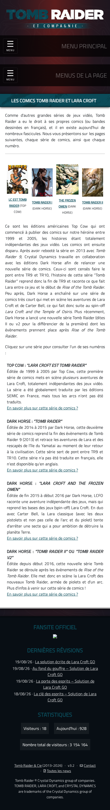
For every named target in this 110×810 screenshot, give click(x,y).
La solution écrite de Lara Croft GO (65, 662)
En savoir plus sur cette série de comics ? (42, 408)
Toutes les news (59, 771)
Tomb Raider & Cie (28, 765)
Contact (90, 765)
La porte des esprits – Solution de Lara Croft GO (65, 684)
